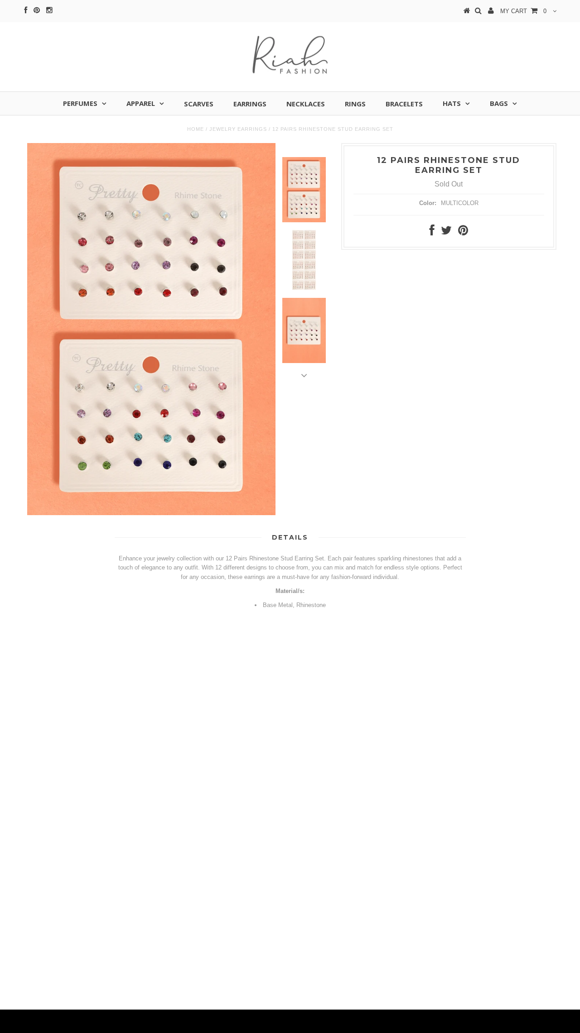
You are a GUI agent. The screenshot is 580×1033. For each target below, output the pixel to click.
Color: (427, 203)
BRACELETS (404, 103)
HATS (452, 103)
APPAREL (140, 103)
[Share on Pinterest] (463, 232)
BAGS (499, 103)
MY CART (523, 11)
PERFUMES (80, 103)
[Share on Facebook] (432, 232)
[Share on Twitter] (446, 232)
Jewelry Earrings (238, 129)
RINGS (355, 103)
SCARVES (198, 103)
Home (195, 129)
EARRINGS (249, 103)
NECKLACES (305, 103)
